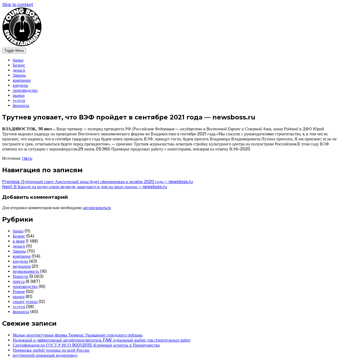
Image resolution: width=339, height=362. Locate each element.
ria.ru (27, 158)
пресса (19, 281)
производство (25, 90)
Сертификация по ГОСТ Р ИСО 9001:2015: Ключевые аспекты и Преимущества (86, 345)
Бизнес (19, 65)
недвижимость (26, 271)
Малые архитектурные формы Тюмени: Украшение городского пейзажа (77, 335)
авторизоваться (96, 207)
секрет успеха (25, 301)
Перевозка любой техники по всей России (51, 350)
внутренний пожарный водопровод (45, 355)
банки (18, 60)
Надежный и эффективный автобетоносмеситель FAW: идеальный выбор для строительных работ (101, 340)
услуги (19, 100)
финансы (21, 105)
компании (22, 80)
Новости (20, 276)
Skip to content (17, 4)
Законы (19, 75)
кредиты (20, 85)
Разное (19, 291)
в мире (19, 241)
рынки (19, 95)
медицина (22, 266)
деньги (19, 70)
